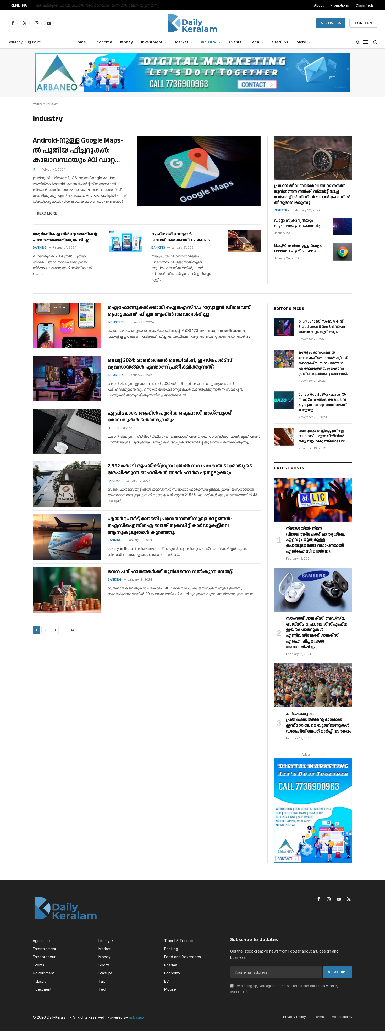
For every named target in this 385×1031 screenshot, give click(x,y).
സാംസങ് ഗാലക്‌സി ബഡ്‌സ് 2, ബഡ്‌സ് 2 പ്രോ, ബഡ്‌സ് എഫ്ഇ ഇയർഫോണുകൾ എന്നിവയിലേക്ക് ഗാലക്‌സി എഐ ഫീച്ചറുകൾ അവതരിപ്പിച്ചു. (317, 633)
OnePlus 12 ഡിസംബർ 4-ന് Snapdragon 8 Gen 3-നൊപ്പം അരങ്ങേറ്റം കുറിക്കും (321, 327)
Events (235, 42)
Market (181, 42)
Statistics (331, 23)
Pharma (114, 480)
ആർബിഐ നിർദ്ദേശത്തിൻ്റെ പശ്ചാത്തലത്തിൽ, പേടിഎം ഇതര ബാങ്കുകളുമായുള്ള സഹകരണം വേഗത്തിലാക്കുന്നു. (65, 237)
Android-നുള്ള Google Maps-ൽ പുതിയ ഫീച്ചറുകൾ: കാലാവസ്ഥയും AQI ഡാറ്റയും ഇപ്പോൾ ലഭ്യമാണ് (81, 150)
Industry (208, 42)
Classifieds (365, 5)
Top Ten (363, 23)
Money (126, 42)
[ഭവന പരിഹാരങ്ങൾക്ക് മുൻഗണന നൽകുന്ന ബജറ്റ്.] (67, 590)
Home (80, 42)
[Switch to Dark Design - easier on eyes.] (374, 42)
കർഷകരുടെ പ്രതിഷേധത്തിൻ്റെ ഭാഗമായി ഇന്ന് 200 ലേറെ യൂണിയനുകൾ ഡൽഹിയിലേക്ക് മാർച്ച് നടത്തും (101, 5)
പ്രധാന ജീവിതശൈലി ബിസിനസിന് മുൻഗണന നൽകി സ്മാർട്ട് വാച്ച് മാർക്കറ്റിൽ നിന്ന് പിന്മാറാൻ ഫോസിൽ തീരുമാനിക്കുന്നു (312, 194)
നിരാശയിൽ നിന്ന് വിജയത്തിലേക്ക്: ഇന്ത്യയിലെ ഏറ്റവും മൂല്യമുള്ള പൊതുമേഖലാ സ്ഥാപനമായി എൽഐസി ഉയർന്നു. (315, 540)
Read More (47, 213)
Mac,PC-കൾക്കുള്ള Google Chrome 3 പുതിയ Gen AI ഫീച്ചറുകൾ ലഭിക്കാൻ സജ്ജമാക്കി (298, 248)
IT (34, 169)
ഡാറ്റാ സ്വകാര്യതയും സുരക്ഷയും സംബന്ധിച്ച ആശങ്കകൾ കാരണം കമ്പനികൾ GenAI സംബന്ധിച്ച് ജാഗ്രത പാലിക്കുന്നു (297, 223)
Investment (151, 42)
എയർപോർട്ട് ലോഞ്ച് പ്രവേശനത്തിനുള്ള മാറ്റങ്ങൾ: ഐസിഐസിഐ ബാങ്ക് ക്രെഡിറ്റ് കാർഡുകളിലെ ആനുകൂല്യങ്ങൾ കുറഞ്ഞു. (170, 526)
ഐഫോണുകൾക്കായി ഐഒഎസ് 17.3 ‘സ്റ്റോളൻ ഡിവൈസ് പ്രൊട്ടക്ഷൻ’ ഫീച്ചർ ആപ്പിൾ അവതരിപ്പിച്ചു (179, 311)
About (319, 5)
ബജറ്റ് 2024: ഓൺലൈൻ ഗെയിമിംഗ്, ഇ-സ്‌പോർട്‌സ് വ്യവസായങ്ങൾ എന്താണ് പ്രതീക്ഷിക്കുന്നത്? (170, 363)
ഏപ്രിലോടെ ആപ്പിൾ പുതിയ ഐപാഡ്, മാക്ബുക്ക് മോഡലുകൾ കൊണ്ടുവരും (170, 416)
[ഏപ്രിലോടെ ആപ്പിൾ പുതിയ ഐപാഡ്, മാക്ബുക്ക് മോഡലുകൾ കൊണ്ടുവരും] (67, 431)
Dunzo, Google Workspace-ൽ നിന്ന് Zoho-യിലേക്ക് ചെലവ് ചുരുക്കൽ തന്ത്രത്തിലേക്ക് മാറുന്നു (322, 402)
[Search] (358, 42)
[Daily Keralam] (192, 23)
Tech (254, 42)
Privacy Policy (327, 986)
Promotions (340, 5)
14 (72, 630)
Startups (280, 42)
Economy (103, 42)
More (301, 42)
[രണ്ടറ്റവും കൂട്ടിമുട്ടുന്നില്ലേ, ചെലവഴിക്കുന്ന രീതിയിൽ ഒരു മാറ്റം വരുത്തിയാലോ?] (284, 437)
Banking (40, 247)
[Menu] (365, 42)
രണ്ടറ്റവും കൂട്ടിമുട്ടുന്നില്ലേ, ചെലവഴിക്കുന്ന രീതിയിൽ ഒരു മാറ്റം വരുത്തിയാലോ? (321, 436)
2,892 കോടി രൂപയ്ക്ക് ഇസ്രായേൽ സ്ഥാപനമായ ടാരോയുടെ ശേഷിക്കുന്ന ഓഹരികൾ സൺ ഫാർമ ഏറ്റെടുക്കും (180, 469)
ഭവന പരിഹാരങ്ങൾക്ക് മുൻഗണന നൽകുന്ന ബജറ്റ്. (170, 571)
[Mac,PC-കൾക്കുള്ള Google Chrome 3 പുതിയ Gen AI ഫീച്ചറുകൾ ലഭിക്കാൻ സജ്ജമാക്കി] (342, 252)
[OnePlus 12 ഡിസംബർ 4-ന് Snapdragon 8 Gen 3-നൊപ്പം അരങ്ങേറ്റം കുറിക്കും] (284, 327)
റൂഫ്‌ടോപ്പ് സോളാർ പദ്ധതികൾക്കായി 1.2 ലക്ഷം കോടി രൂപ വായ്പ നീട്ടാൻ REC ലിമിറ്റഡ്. (182, 237)
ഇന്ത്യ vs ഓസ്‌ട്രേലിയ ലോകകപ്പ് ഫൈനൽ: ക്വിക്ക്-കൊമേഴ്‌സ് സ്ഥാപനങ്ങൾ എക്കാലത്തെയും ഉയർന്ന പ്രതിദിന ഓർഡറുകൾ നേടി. (323, 363)
